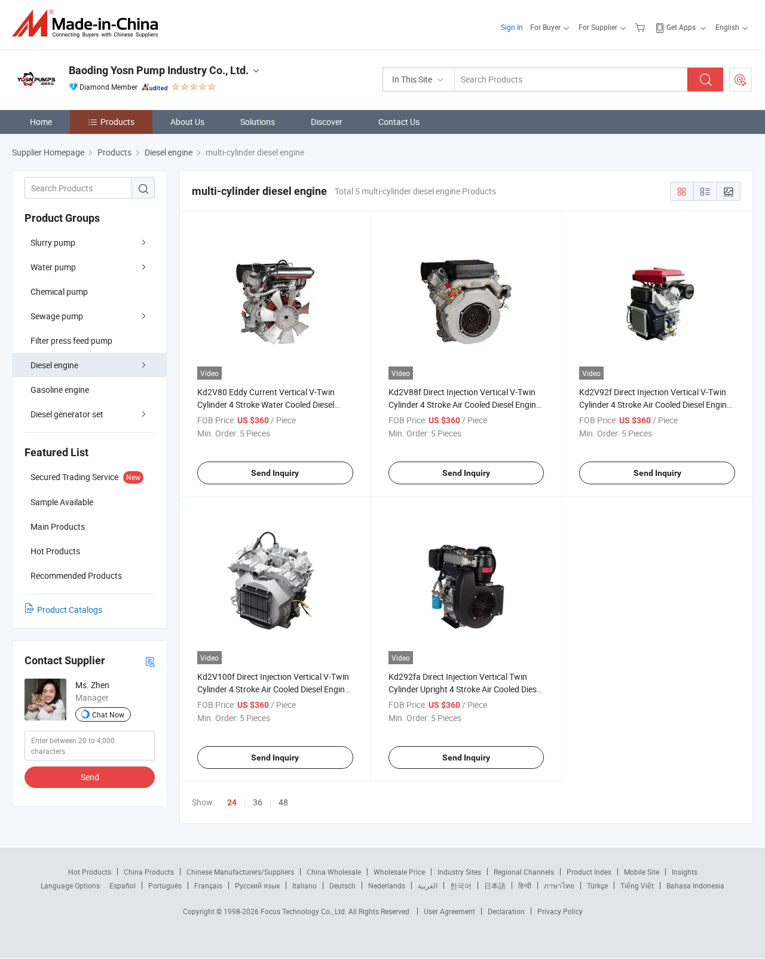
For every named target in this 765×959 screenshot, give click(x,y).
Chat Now (108, 714)
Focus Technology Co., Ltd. (304, 911)
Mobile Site (641, 871)
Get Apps (681, 27)
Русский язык (257, 885)
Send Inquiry (275, 473)
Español (122, 885)
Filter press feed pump (71, 340)
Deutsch (342, 885)
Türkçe (597, 885)
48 (283, 802)
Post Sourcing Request (740, 79)
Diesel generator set (66, 414)
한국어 (461, 885)
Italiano (304, 885)
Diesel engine (54, 365)
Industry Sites (459, 871)
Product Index (589, 871)
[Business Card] (150, 661)
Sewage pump (56, 316)
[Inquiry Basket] (641, 27)
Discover (326, 121)
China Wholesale (334, 871)
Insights (684, 871)
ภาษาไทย (559, 885)
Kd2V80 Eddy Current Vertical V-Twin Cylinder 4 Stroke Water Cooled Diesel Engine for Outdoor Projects (266, 404)
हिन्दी (524, 885)
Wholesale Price (399, 871)
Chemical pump (59, 291)
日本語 (495, 885)
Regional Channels (524, 871)
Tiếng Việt (637, 885)
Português (165, 885)
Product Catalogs (69, 609)
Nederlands (386, 885)
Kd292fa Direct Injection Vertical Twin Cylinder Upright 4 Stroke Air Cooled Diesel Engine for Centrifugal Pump (465, 689)
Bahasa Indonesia (695, 885)
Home (41, 121)
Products (117, 121)
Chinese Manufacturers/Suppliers (240, 871)
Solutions (257, 121)
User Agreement (449, 911)
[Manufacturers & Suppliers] (89, 24)
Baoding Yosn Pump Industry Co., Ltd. (159, 70)
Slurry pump (52, 242)
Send (90, 777)
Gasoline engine (59, 389)
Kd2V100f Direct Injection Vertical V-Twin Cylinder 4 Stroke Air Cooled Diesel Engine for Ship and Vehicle (273, 689)
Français (208, 885)
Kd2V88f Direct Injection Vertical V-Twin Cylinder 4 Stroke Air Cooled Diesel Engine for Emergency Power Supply (464, 404)
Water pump (53, 267)
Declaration (506, 911)
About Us (187, 121)
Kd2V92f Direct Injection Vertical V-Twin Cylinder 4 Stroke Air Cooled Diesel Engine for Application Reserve (655, 404)
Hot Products (89, 871)
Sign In (512, 27)
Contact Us (399, 121)
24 (232, 802)
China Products (149, 871)
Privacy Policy (560, 911)
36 (257, 802)
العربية (427, 885)
